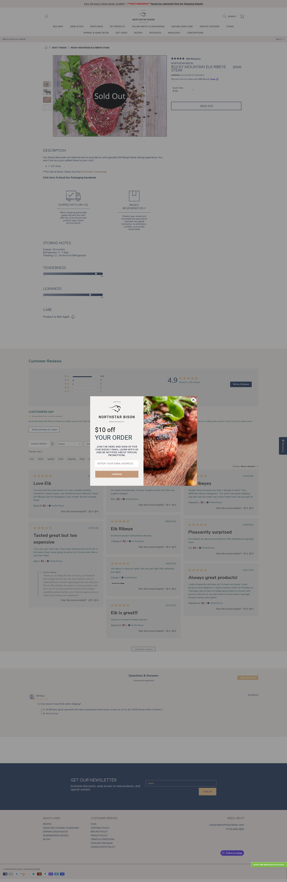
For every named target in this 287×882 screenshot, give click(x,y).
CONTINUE (117, 474)
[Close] (193, 399)
